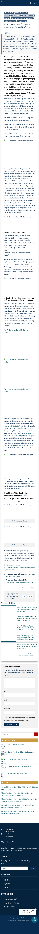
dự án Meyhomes (14, 111)
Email (6, 700)
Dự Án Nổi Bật (16, 15)
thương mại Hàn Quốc (11, 426)
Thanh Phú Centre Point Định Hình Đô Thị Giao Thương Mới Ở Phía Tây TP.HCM (27, 618)
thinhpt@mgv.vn (10, 836)
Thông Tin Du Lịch (10, 21)
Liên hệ (6, 887)
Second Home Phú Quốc (12, 903)
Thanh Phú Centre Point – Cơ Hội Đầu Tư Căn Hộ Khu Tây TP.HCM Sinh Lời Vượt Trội (26, 628)
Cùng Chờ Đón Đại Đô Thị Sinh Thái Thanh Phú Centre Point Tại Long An (27, 609)
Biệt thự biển (9, 12)
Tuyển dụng (7, 884)
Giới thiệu (7, 880)
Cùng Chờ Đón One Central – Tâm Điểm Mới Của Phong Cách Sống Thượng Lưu (26, 637)
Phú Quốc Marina (9, 907)
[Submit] (36, 734)
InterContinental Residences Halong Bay (19, 582)
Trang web (7, 709)
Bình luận (7, 675)
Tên (5, 691)
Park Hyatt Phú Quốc (11, 899)
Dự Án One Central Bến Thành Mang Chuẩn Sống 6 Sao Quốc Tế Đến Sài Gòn (27, 646)
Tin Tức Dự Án (22, 21)
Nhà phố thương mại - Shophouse (22, 18)
